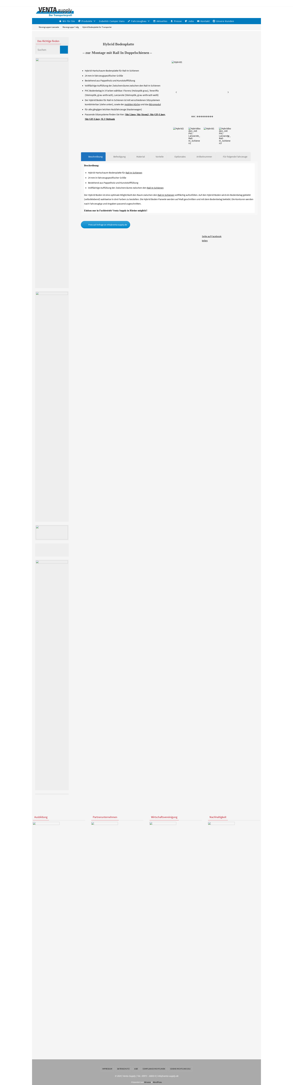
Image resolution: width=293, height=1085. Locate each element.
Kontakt (205, 21)
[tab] (93, 156)
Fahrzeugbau (138, 21)
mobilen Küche (132, 104)
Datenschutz (123, 1069)
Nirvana (147, 1082)
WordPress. (157, 1082)
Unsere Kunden (225, 21)
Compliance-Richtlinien (154, 1069)
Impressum (107, 1069)
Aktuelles (162, 21)
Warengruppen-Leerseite (49, 27)
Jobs (191, 21)
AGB (136, 1069)
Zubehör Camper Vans (112, 21)
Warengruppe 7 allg (71, 27)
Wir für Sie (69, 21)
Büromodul (155, 104)
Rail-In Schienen (134, 172)
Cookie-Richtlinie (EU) (180, 1069)
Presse (178, 21)
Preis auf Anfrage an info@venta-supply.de (107, 224)
